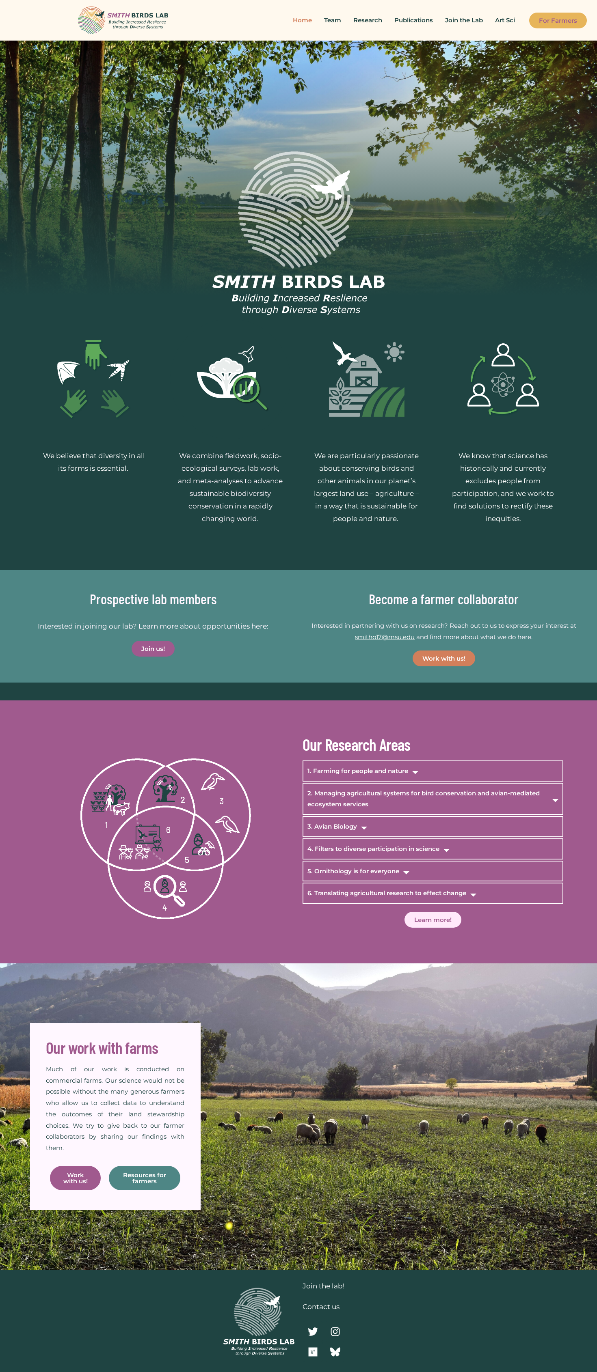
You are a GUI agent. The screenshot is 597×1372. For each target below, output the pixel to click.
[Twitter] (313, 1331)
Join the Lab (464, 20)
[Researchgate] (313, 1352)
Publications (413, 20)
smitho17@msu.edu (385, 637)
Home (302, 20)
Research (367, 20)
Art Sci (505, 20)
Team (332, 20)
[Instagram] (335, 1331)
